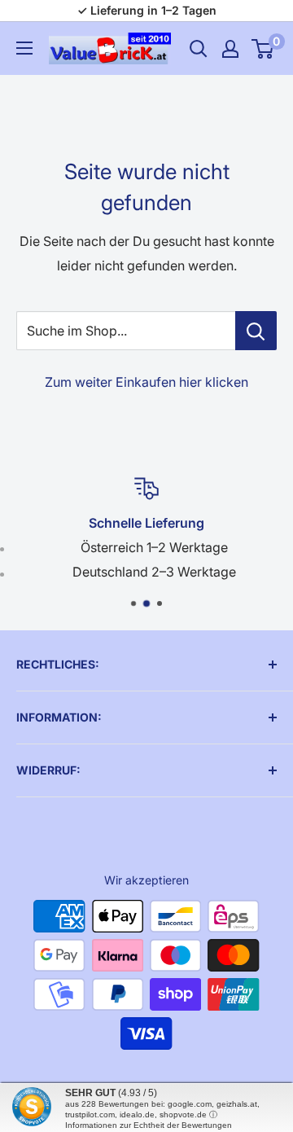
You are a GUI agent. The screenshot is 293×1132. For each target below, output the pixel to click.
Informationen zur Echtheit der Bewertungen (148, 1125)
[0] (263, 49)
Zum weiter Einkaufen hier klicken (146, 382)
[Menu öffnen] (24, 48)
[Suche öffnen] (199, 49)
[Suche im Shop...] (256, 330)
